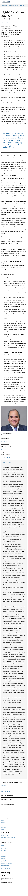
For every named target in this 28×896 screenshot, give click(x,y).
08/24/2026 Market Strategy (8, 795)
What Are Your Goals (4, 835)
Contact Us (3, 822)
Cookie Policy (3, 856)
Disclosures (3, 858)
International (3, 824)
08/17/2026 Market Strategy (8, 799)
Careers (2, 820)
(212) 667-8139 (4, 452)
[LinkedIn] (4, 876)
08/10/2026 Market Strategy (8, 804)
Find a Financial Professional (6, 839)
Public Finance (3, 850)
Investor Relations (4, 825)
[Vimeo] (6, 876)
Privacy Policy (3, 860)
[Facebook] (2, 876)
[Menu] (25, 2)
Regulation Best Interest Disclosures (7, 868)
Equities (2, 845)
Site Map (2, 829)
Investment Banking (4, 848)
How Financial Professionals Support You (8, 837)
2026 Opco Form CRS (5, 865)
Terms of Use (3, 861)
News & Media (3, 827)
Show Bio (4, 457)
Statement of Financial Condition (6, 863)
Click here (3, 785)
